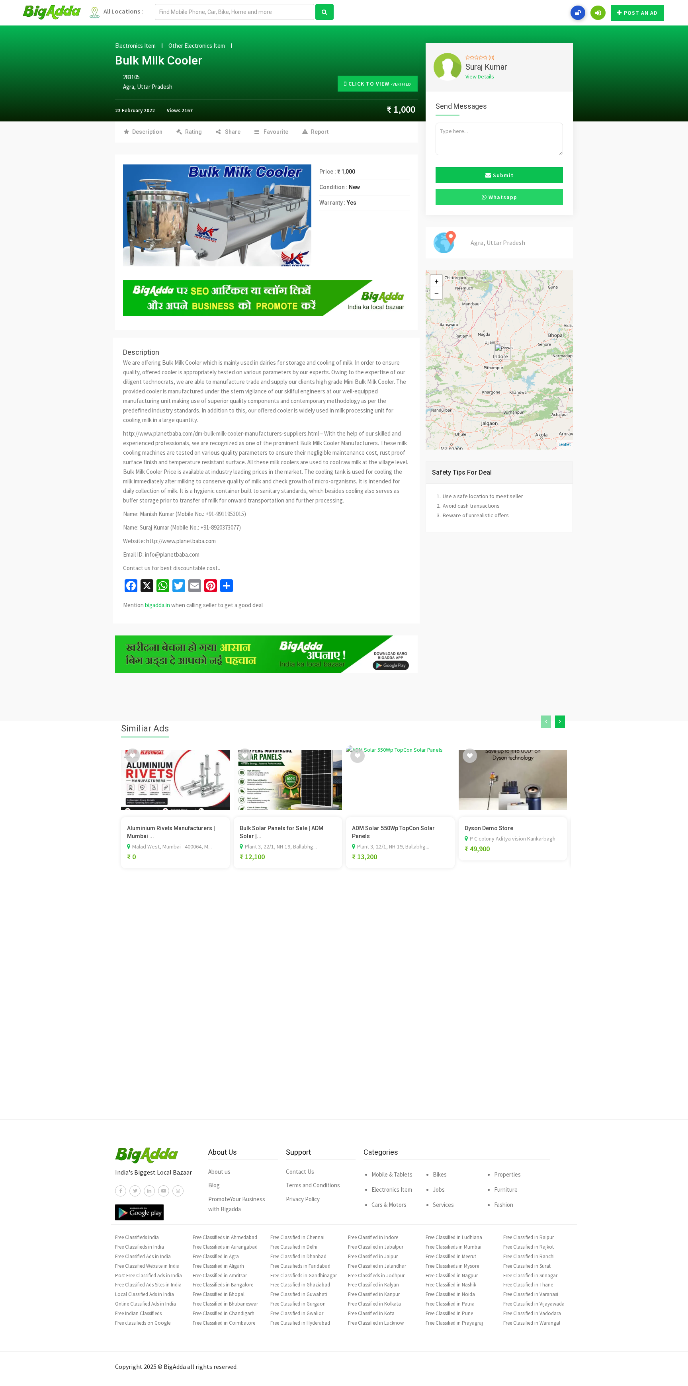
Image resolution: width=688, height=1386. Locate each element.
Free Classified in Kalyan (373, 1284)
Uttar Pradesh (154, 86)
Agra (128, 86)
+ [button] (436, 281)
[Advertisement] (344, 1005)
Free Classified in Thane (528, 1284)
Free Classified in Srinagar (530, 1275)
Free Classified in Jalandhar (377, 1266)
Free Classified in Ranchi (529, 1256)
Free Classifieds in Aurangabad (225, 1246)
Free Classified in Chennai (297, 1237)
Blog (214, 1185)
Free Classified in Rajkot (528, 1246)
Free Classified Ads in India (143, 1256)
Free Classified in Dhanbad (298, 1256)
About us (219, 1171)
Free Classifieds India (137, 1237)
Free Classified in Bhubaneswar (225, 1303)
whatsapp (502, 197)
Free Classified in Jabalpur (375, 1246)
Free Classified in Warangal (531, 1323)
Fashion (503, 1204)
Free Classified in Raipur (528, 1237)
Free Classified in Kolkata (374, 1303)
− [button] (436, 293)
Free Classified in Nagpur (452, 1275)
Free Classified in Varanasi (530, 1294)
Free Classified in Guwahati (298, 1294)
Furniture (506, 1189)
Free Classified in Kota (371, 1313)
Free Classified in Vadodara (532, 1313)
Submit (502, 175)
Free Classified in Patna (450, 1303)
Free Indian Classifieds (138, 1313)
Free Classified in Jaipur (373, 1256)
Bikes (440, 1174)
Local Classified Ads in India (144, 1294)
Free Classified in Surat (527, 1266)
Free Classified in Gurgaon (298, 1303)
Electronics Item (135, 45)
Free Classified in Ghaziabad (300, 1284)
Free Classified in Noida (450, 1294)
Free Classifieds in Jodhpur (376, 1275)
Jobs (439, 1189)
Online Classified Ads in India (145, 1303)
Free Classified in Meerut (451, 1256)
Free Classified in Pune (449, 1313)
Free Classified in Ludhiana (454, 1237)
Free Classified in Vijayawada (534, 1303)
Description (147, 132)
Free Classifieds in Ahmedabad (225, 1237)
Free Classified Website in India (147, 1266)
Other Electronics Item (196, 45)
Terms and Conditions (313, 1185)
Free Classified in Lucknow (376, 1323)
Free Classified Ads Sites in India (148, 1284)
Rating (193, 132)
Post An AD (641, 12)
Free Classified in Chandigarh (223, 1313)
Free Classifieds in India (139, 1246)
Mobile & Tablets (391, 1174)
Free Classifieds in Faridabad (300, 1266)
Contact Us (300, 1171)
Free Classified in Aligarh (218, 1266)
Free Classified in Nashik (451, 1284)
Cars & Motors (389, 1204)
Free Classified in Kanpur (374, 1294)
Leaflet (565, 444)
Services (443, 1204)
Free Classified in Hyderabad (300, 1323)
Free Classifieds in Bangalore (223, 1284)
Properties (507, 1174)
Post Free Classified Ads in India (148, 1275)
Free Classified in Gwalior (296, 1313)
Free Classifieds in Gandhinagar (303, 1275)
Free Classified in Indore (373, 1237)
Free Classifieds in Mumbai (453, 1246)
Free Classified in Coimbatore (224, 1323)
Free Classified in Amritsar (220, 1275)
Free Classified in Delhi (293, 1246)
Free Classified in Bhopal (218, 1294)
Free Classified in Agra (216, 1256)
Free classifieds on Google (142, 1323)
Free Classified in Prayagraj (454, 1323)
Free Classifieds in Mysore (452, 1266)
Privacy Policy (303, 1199)
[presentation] (546, 721)
